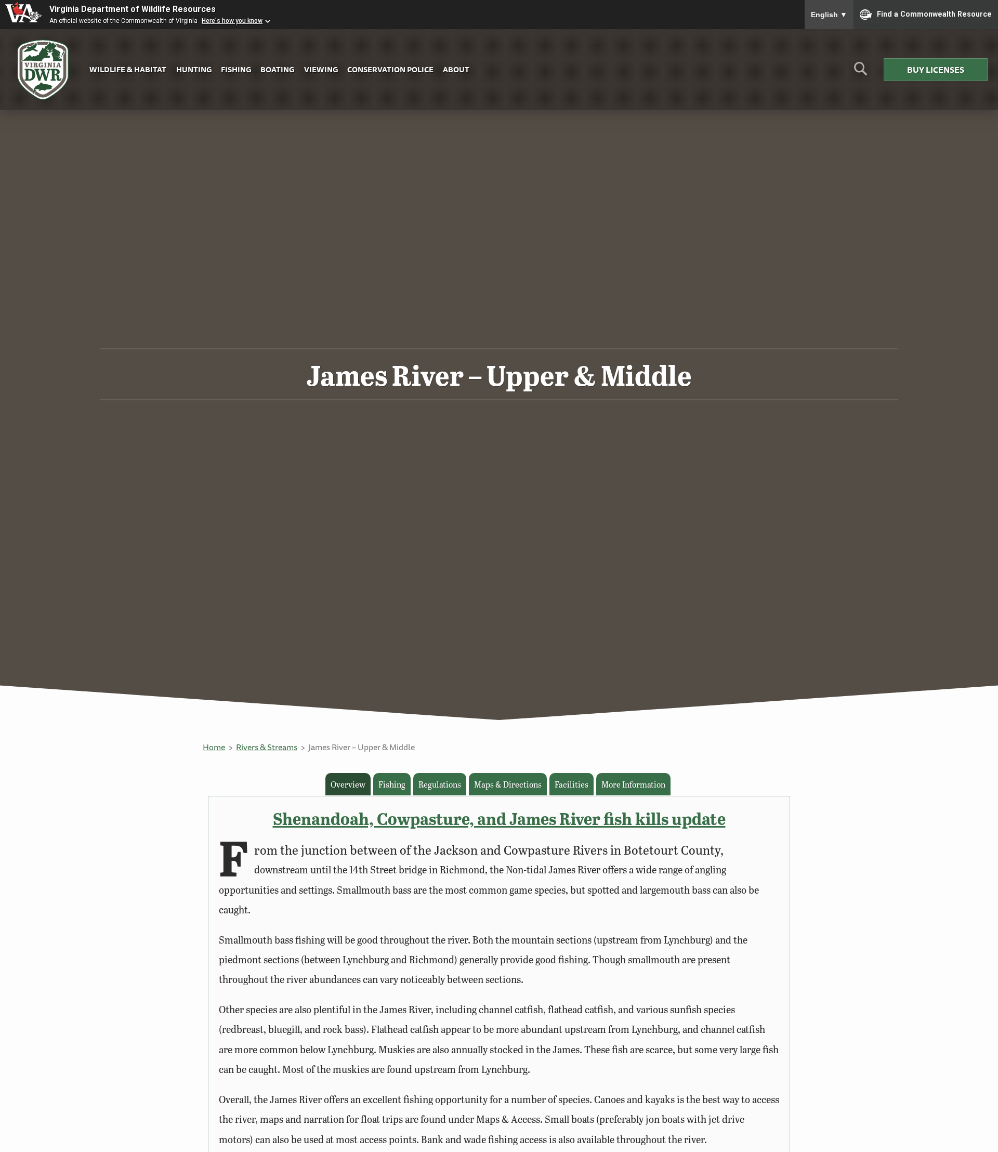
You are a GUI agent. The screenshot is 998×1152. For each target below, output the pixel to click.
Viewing (321, 69)
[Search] (860, 72)
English (829, 14)
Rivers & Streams (266, 747)
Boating (277, 69)
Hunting (194, 69)
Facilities (571, 784)
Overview (348, 784)
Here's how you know (232, 20)
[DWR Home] (43, 70)
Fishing (236, 69)
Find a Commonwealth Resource (934, 13)
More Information (633, 784)
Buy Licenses (935, 69)
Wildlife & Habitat (127, 69)
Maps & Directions (508, 784)
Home (214, 747)
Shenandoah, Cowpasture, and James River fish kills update (499, 818)
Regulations (439, 784)
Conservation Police (390, 69)
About (456, 69)
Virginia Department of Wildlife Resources (132, 9)
